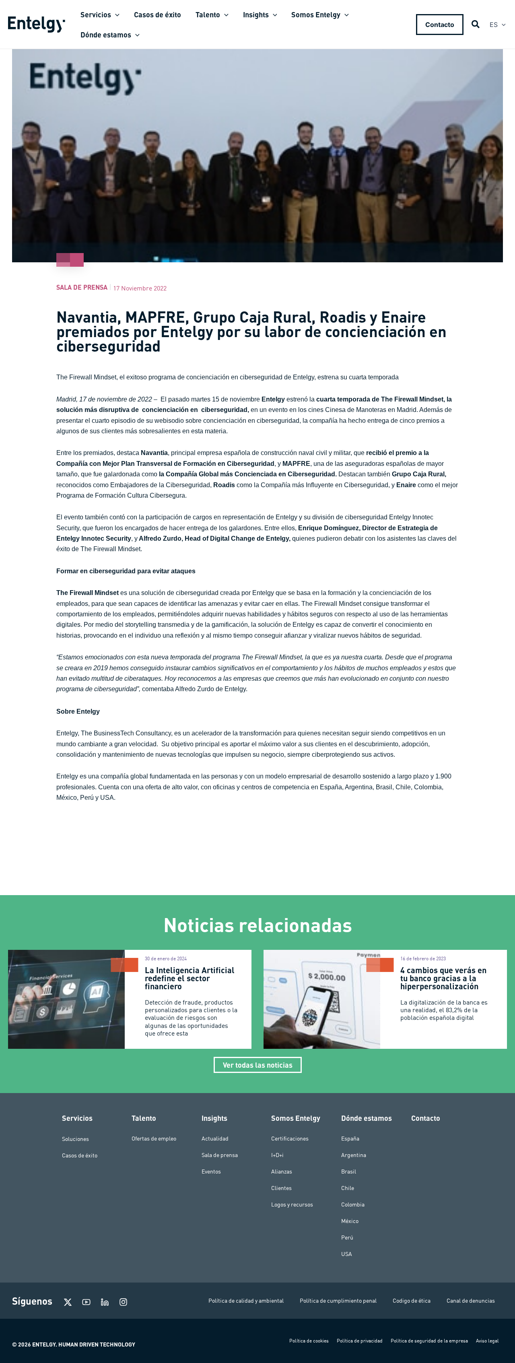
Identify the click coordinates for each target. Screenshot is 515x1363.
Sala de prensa (81, 287)
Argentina (353, 1155)
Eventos (211, 1171)
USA (346, 1254)
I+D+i (277, 1155)
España (350, 1138)
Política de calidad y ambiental (246, 1300)
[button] (115, 14)
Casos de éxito (79, 1155)
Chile (347, 1188)
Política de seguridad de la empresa (429, 1341)
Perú (347, 1237)
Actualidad (215, 1138)
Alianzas (281, 1171)
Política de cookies (309, 1341)
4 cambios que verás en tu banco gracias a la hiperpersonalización (443, 978)
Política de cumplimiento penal (338, 1300)
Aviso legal (487, 1341)
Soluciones (75, 1138)
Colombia (353, 1204)
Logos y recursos (292, 1204)
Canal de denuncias (471, 1300)
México (349, 1221)
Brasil (348, 1171)
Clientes (281, 1188)
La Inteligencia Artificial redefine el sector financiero (190, 978)
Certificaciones (290, 1138)
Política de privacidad (360, 1341)
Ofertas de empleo (154, 1138)
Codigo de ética (412, 1300)
